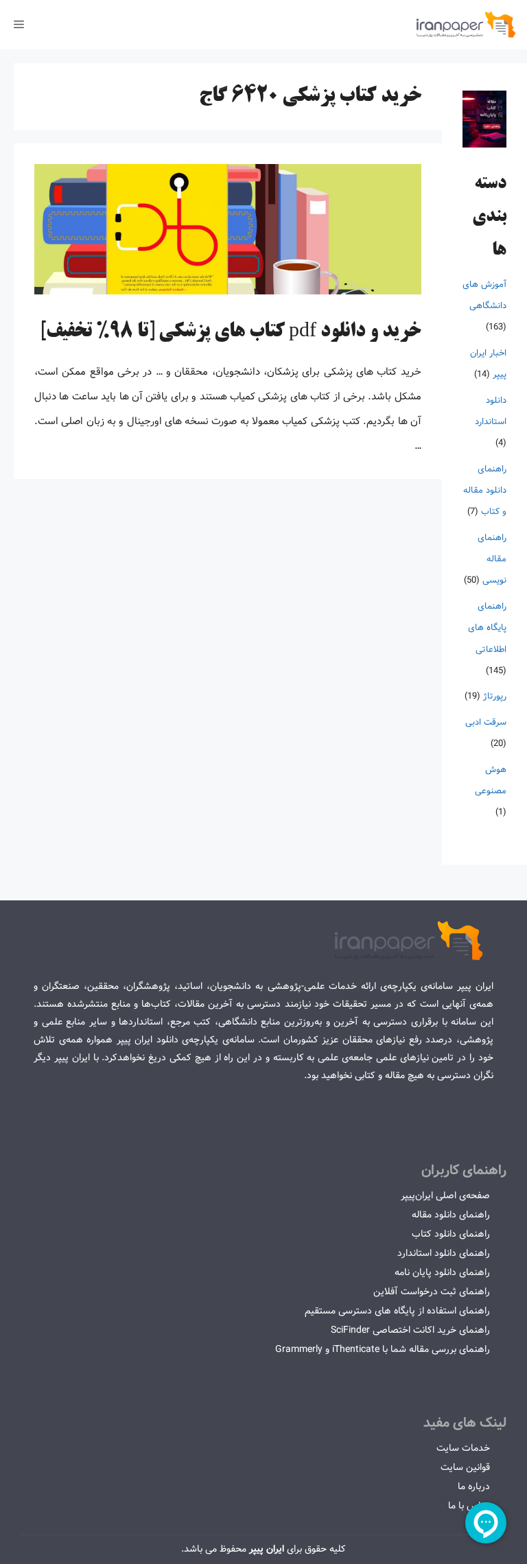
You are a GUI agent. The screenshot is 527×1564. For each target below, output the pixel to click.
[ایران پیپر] (466, 24)
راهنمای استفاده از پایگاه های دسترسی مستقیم (397, 1311)
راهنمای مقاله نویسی (492, 558)
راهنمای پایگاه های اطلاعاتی (487, 627)
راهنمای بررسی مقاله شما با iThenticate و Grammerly (382, 1349)
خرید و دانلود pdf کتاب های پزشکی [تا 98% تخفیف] (230, 332)
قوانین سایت (465, 1467)
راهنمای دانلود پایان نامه (442, 1272)
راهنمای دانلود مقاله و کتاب (484, 490)
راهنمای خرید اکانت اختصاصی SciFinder (410, 1330)
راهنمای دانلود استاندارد (443, 1253)
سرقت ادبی (485, 722)
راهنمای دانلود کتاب (451, 1234)
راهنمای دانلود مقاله (451, 1215)
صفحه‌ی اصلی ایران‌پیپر (445, 1195)
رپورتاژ (494, 696)
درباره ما (474, 1486)
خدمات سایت (463, 1448)
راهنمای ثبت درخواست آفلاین (431, 1291)
